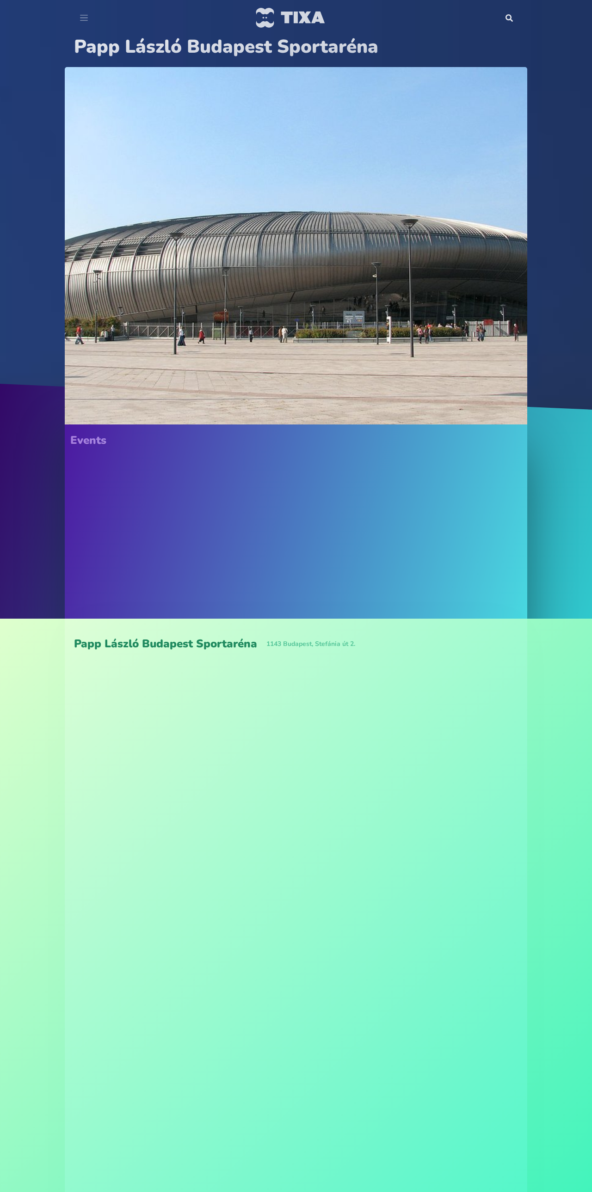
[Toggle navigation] (84, 18)
